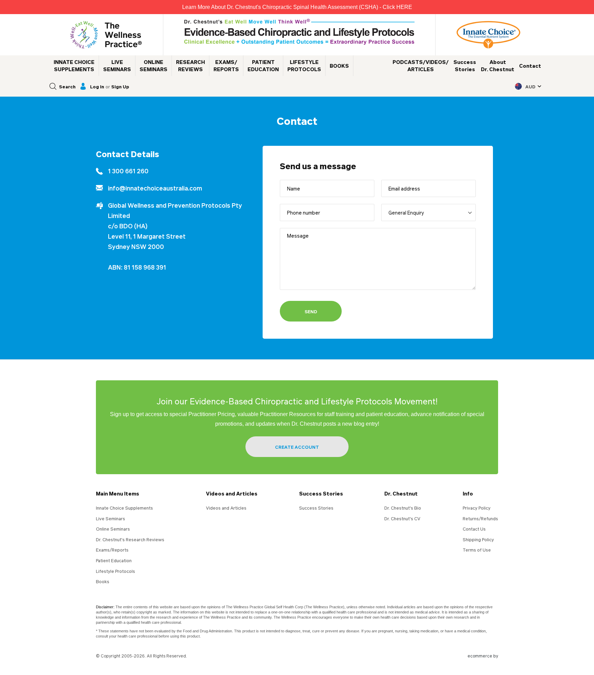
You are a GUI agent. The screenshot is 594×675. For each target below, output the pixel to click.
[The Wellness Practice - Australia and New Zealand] (106, 34)
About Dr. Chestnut (497, 65)
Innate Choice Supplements (124, 508)
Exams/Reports (112, 550)
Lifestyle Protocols (115, 571)
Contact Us (474, 529)
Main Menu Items (117, 493)
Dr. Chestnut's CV (402, 518)
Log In (97, 86)
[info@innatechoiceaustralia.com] (170, 188)
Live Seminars (110, 518)
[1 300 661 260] (170, 171)
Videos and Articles (231, 493)
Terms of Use (477, 550)
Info (468, 493)
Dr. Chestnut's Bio (402, 508)
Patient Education (114, 560)
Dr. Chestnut (401, 493)
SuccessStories (464, 65)
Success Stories (321, 493)
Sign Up (120, 86)
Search (67, 86)
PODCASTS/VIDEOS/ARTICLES (421, 65)
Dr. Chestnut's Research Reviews (130, 539)
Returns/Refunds (480, 518)
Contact (530, 65)
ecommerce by (483, 656)
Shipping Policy (478, 539)
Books (102, 581)
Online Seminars (113, 529)
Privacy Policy (477, 508)
